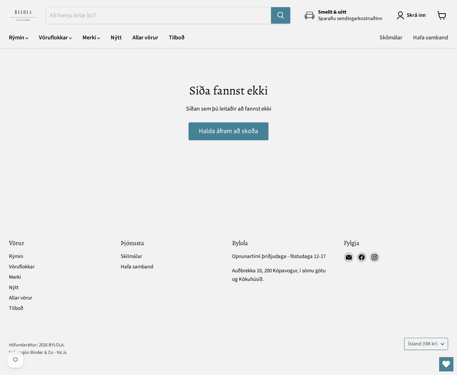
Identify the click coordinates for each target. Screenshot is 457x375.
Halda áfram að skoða (228, 131)
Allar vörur (145, 38)
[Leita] (280, 15)
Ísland (422, 343)
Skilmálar (391, 38)
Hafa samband (430, 38)
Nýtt (116, 38)
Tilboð (177, 38)
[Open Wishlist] (446, 364)
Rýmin (17, 38)
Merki (89, 38)
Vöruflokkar (54, 38)
